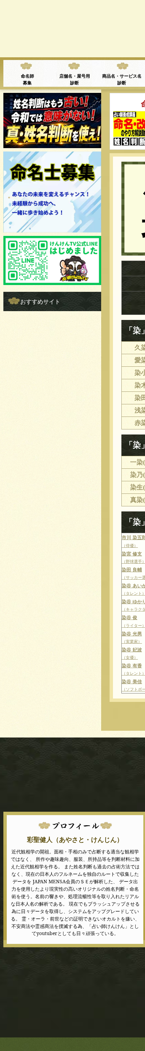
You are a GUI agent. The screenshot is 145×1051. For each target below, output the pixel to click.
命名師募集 (27, 79)
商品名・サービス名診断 (122, 79)
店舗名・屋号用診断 (74, 79)
